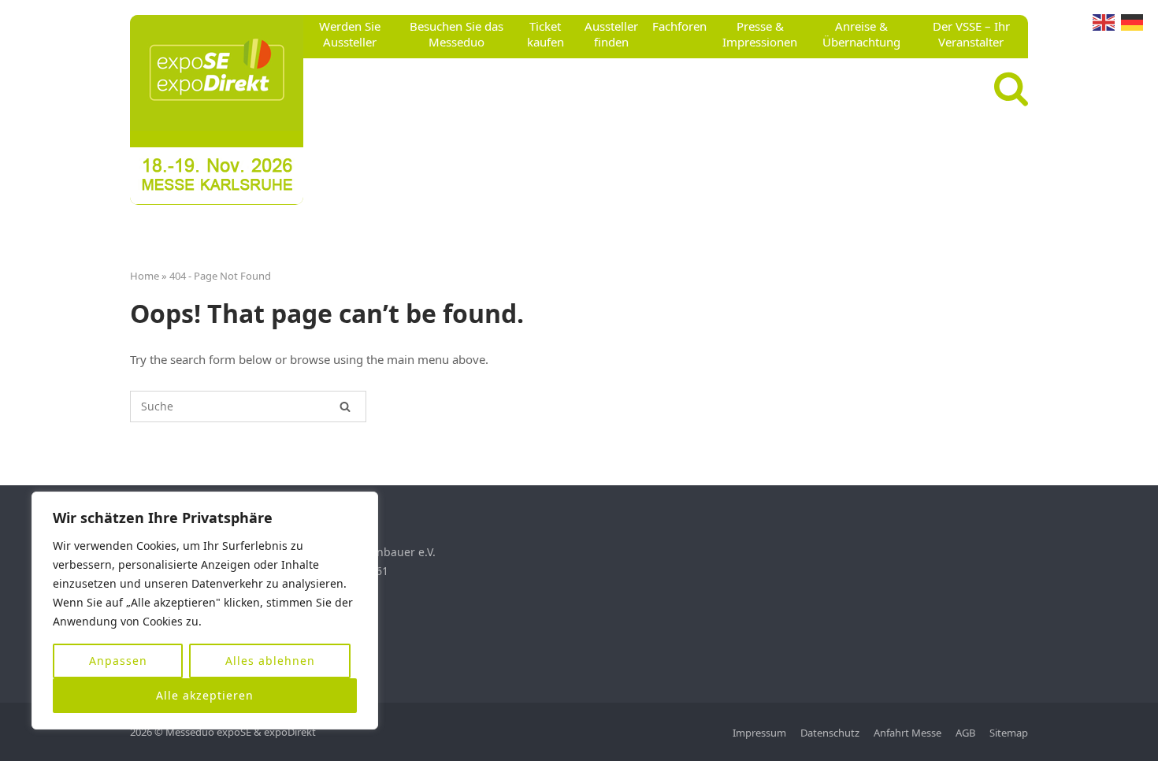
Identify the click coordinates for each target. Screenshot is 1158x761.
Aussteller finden (611, 34)
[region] (205, 610)
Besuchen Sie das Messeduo (456, 34)
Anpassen (118, 660)
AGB (965, 733)
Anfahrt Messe (907, 733)
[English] (1103, 21)
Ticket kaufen (545, 34)
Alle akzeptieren (205, 695)
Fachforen (679, 26)
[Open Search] (1011, 89)
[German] (1132, 21)
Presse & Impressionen (759, 34)
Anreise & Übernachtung (861, 34)
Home (144, 276)
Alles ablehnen (270, 660)
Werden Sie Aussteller (349, 34)
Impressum (759, 733)
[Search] (345, 406)
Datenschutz (829, 733)
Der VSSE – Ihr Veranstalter (971, 34)
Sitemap (1008, 733)
